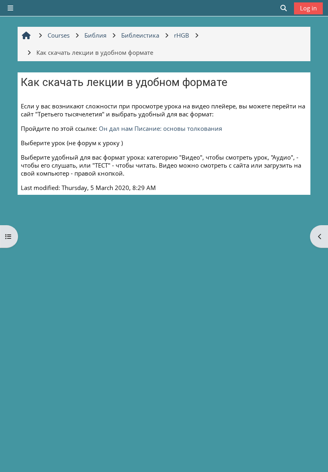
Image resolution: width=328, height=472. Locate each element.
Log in (308, 8)
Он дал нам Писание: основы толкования (160, 128)
